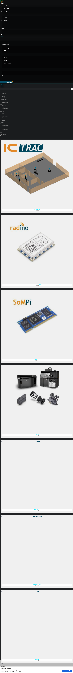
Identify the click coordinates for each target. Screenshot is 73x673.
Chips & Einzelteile (5, 125)
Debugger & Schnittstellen (7, 126)
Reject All (58, 670)
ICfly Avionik (2, 104)
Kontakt (2, 28)
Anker (3, 113)
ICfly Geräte (4, 107)
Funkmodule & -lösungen (5, 91)
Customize (49, 670)
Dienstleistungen (4, 5)
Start (1, 135)
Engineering (6, 8)
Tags (3, 119)
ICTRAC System (3, 111)
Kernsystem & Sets (5, 116)
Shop (2, 36)
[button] (36, 39)
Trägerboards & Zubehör (6, 102)
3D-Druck (6, 11)
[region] (36, 670)
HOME (2, 3)
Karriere (5, 32)
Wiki (2, 34)
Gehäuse (3, 128)
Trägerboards (4, 97)
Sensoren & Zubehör (6, 110)
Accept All (67, 670)
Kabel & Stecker (5, 108)
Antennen (4, 93)
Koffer (3, 117)
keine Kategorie (3, 134)
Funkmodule (4, 94)
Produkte (3, 14)
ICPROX (5, 17)
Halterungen (4, 114)
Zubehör (3, 120)
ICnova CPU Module (8, 25)
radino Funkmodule (7, 23)
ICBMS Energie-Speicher (5, 132)
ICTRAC (5, 20)
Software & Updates (6, 131)
